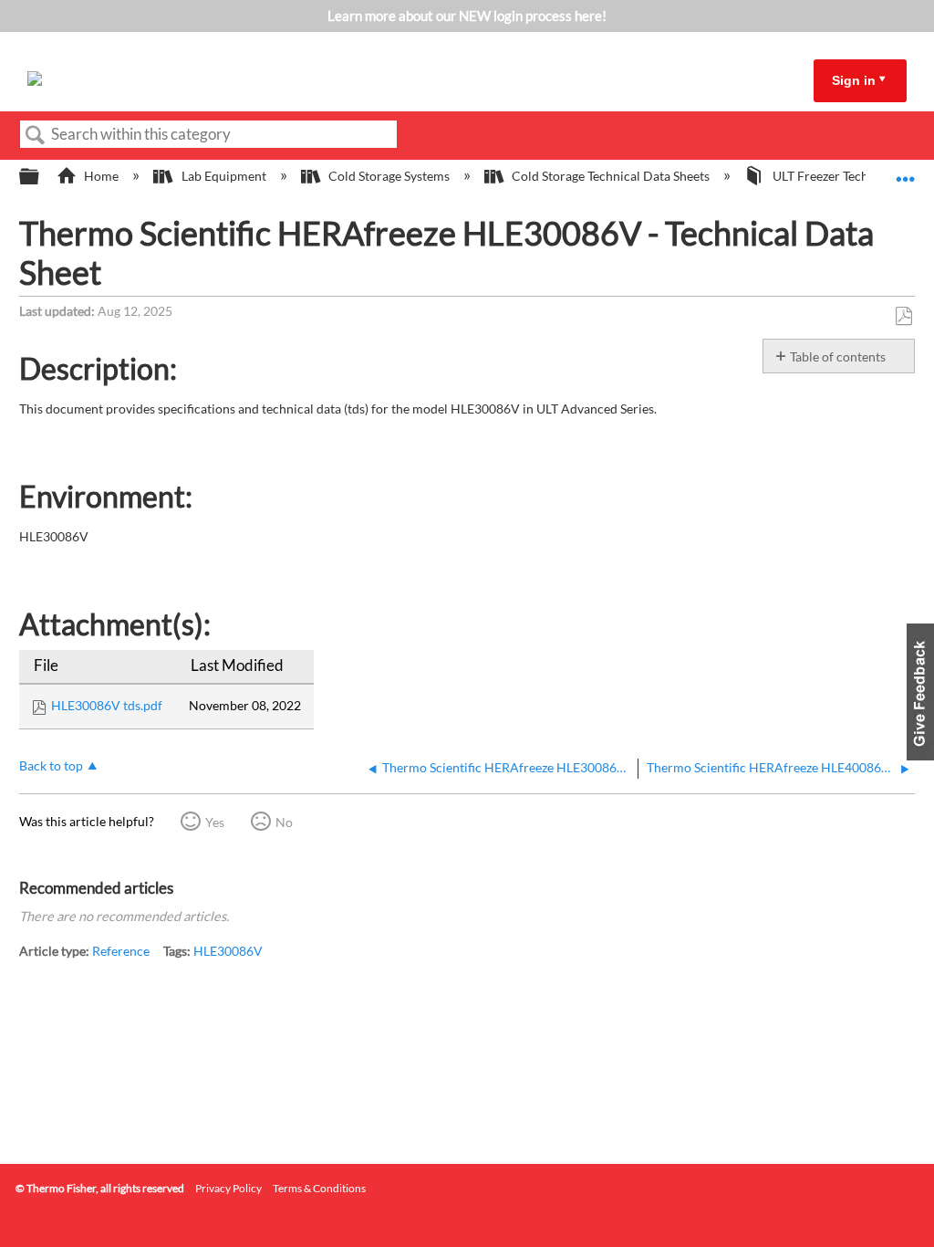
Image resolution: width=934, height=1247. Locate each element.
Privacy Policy (228, 1188)
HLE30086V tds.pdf (106, 705)
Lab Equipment (223, 175)
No (284, 822)
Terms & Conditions (319, 1188)
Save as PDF (903, 316)
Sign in (854, 80)
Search (35, 135)
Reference (121, 951)
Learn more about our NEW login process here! (467, 15)
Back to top (51, 766)
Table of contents (838, 356)
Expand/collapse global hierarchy (41, 177)
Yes (214, 822)
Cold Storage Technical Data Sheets (610, 175)
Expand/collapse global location (906, 171)
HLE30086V (228, 951)
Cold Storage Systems (389, 175)
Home (101, 175)
